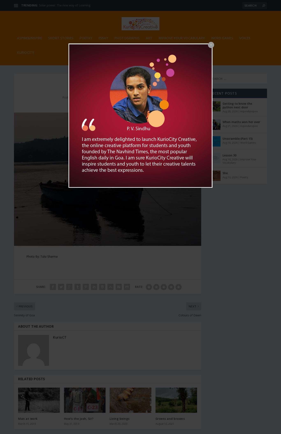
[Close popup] (211, 45)
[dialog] (140, 115)
